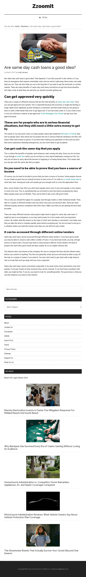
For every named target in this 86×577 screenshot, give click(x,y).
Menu (44, 17)
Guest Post (8, 340)
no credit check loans (71, 179)
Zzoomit (43, 6)
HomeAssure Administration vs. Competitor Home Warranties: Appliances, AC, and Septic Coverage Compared (36, 483)
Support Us (8, 358)
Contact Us (8, 327)
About (6, 323)
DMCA (6, 336)
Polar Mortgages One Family (52, 114)
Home (6, 345)
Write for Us (9, 362)
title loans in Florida (68, 134)
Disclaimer (8, 332)
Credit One (20, 156)
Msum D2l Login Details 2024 (16, 378)
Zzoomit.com (36, 569)
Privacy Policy (9, 349)
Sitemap (7, 354)
